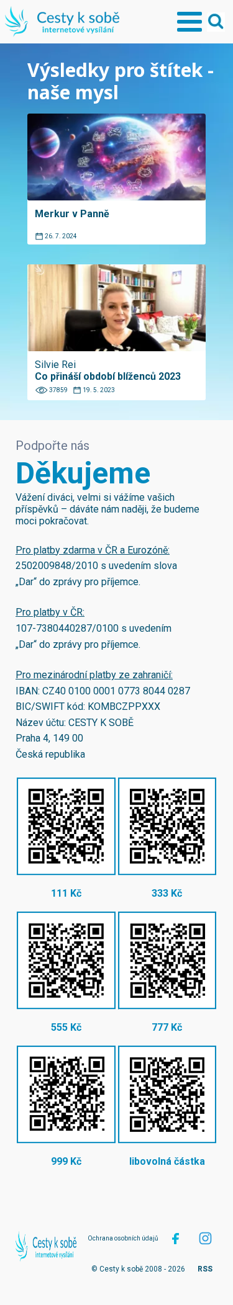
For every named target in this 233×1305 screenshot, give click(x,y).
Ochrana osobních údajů (123, 1238)
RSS (205, 1269)
